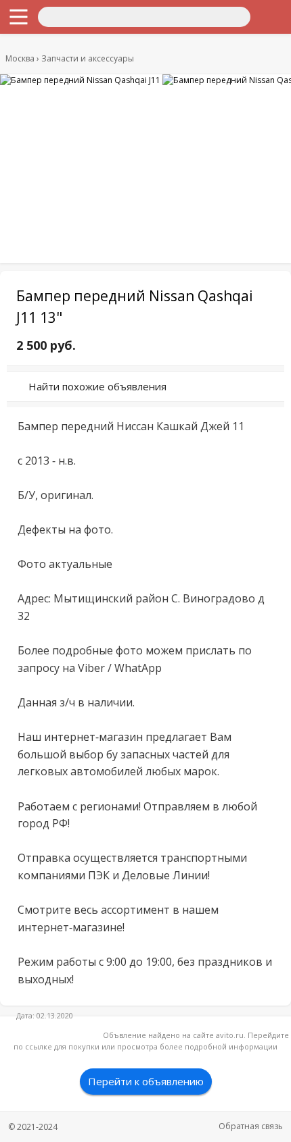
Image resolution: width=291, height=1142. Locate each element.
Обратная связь (251, 1126)
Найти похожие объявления (97, 386)
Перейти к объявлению (146, 1081)
